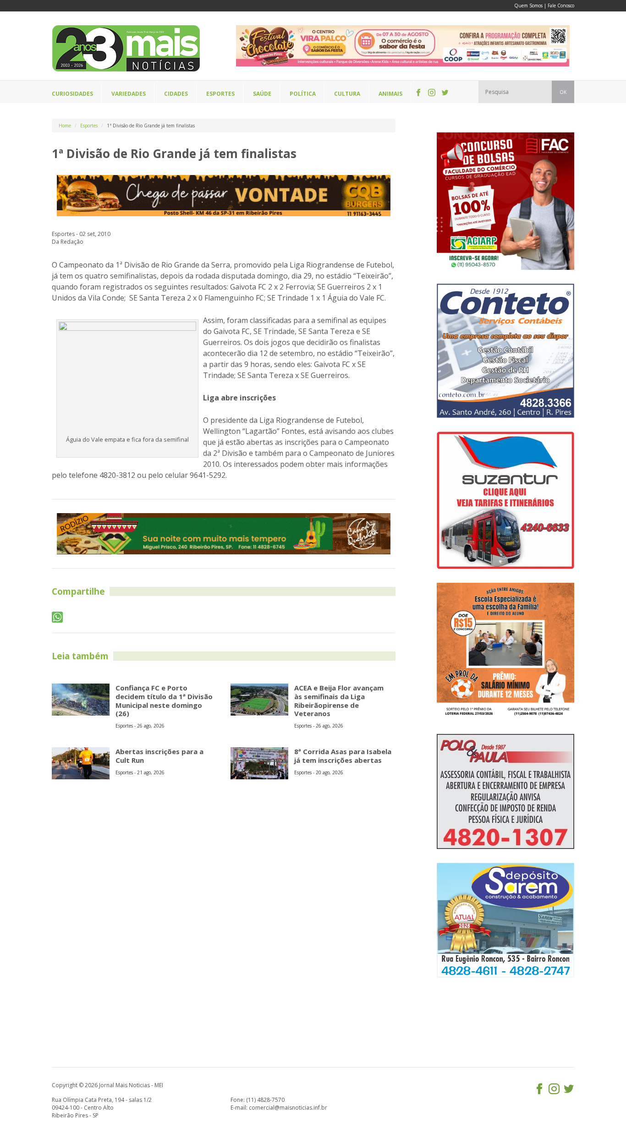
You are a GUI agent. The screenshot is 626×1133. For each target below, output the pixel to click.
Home (65, 125)
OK (563, 92)
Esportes (89, 125)
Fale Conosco (561, 5)
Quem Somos (528, 5)
